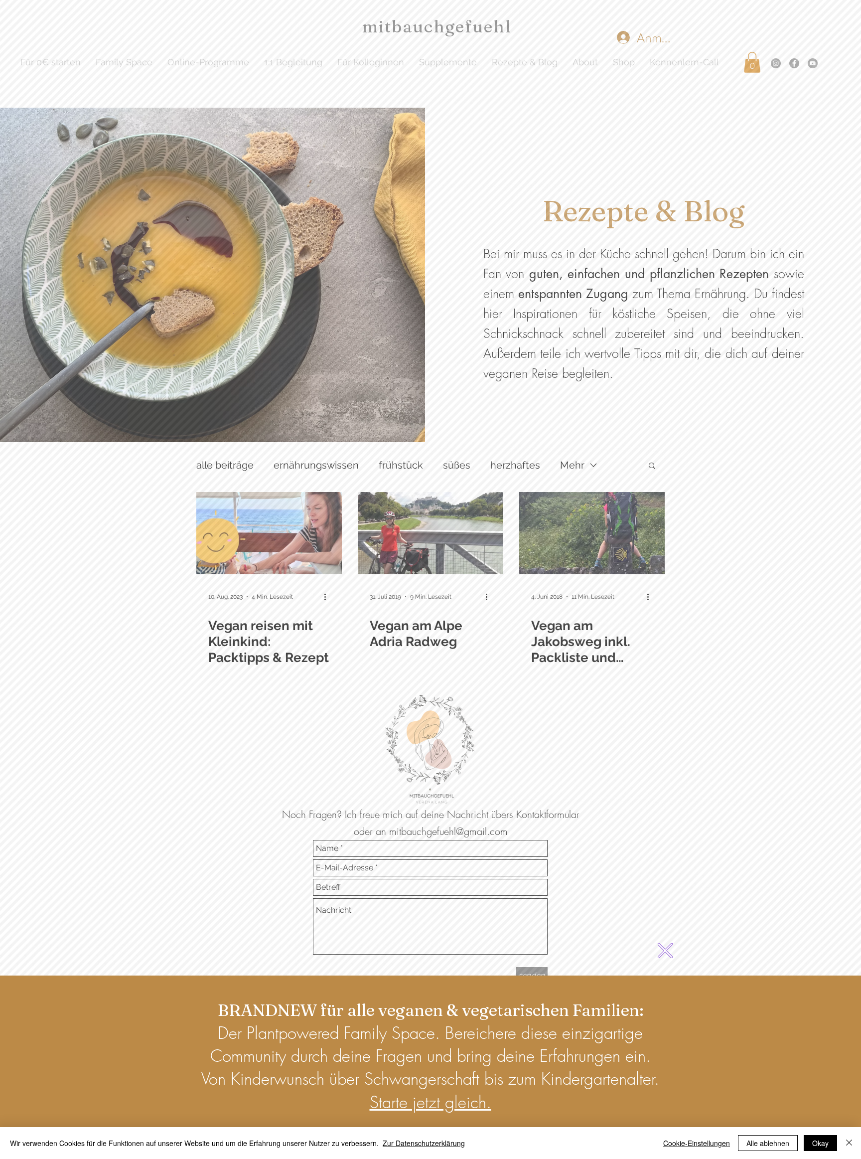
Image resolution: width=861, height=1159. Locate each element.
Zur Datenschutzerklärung (424, 1143)
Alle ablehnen (767, 1143)
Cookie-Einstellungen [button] (696, 1143)
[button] (665, 950)
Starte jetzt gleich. (430, 1102)
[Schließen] (849, 1143)
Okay (820, 1143)
